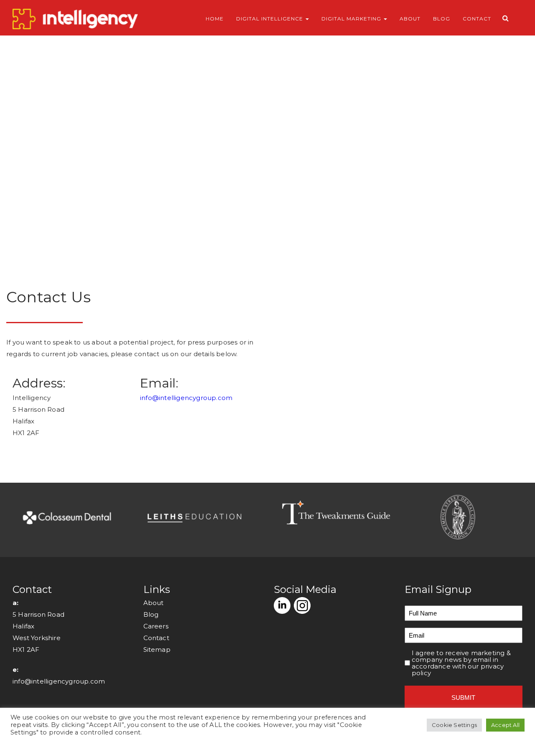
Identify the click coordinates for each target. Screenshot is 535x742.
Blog (441, 18)
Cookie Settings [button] (454, 725)
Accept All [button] (505, 725)
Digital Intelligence (270, 18)
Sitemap (157, 649)
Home (215, 18)
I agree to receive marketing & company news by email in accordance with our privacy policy (461, 663)
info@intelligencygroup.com (186, 398)
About (410, 18)
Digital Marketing (352, 18)
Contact (477, 18)
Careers (155, 626)
